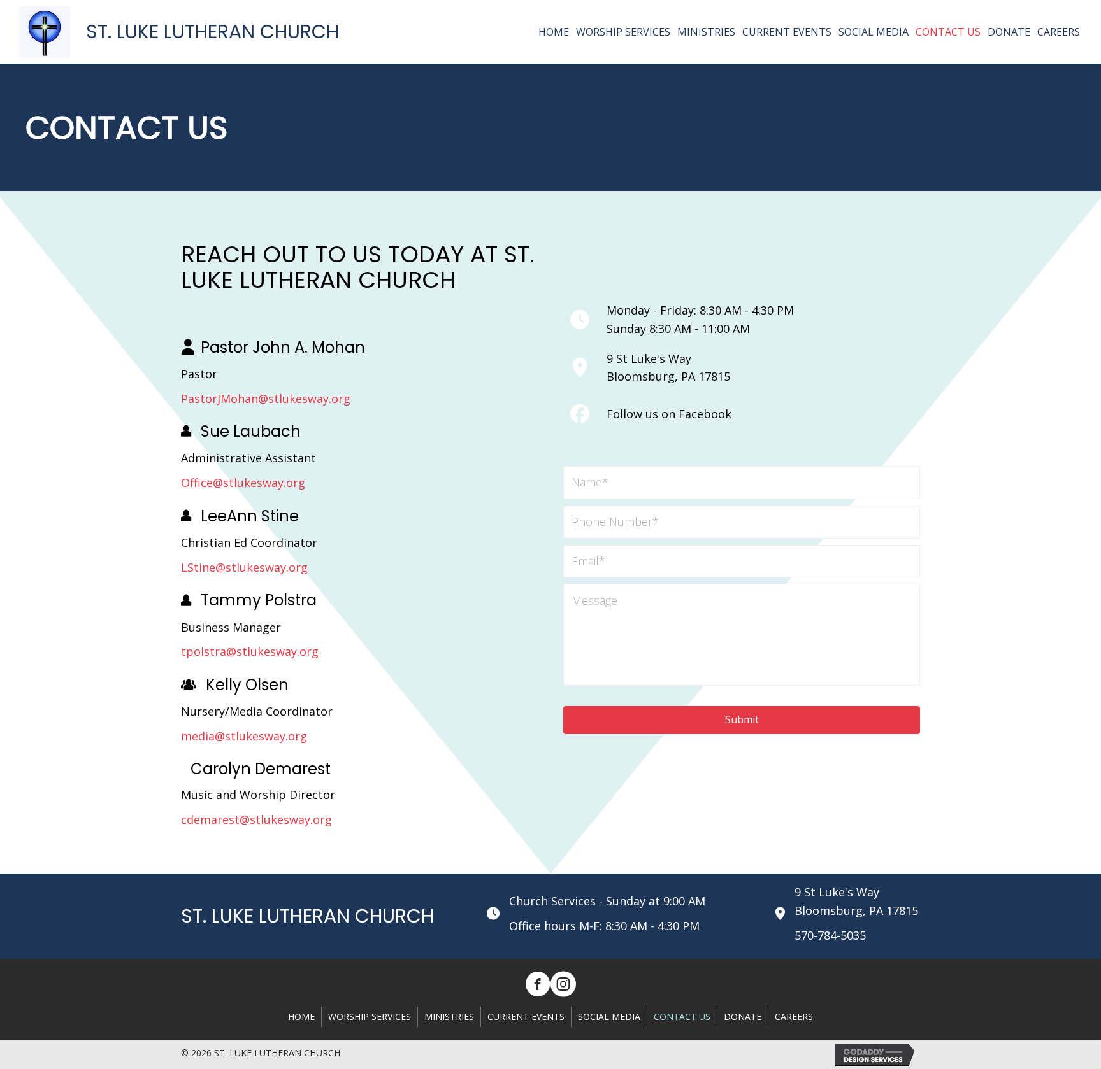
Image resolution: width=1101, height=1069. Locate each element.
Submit (742, 719)
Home (301, 1016)
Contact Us (682, 1016)
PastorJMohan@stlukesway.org (265, 398)
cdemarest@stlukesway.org (256, 819)
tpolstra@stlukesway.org (250, 651)
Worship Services (369, 1016)
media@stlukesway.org (244, 736)
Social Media (609, 1016)
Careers (794, 1016)
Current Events (526, 1016)
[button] (537, 984)
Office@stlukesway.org (243, 482)
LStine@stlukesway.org (244, 567)
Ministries (449, 1016)
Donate (742, 1016)
